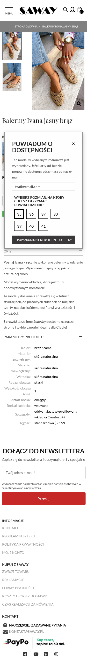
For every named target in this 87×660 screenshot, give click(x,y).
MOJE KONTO (13, 552)
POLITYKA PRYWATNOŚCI (23, 544)
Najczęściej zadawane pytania (37, 625)
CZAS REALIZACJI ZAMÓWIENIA (28, 604)
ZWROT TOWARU (15, 571)
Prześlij (43, 498)
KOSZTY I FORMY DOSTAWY (24, 596)
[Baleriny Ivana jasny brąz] (58, 71)
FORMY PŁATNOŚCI (18, 588)
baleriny (39, 321)
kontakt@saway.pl (26, 631)
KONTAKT (10, 528)
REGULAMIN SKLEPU (18, 536)
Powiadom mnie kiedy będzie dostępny (44, 239)
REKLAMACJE (13, 580)
